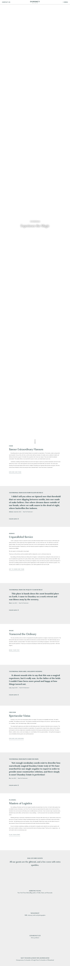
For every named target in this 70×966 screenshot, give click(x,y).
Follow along (13, 519)
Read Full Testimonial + (28, 511)
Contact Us (6, 2)
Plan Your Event (14, 834)
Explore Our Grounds (16, 738)
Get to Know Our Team (16, 569)
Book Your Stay (14, 650)
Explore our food (15, 472)
